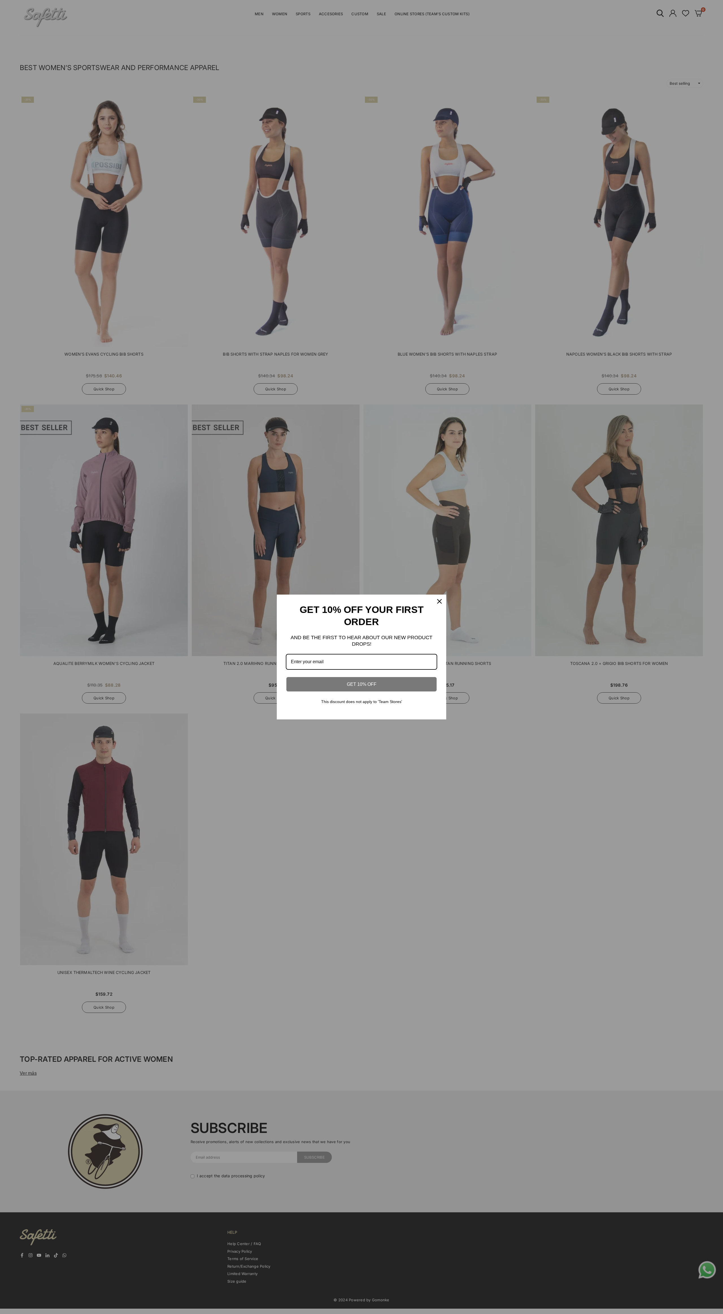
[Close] (439, 601)
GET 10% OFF (361, 684)
